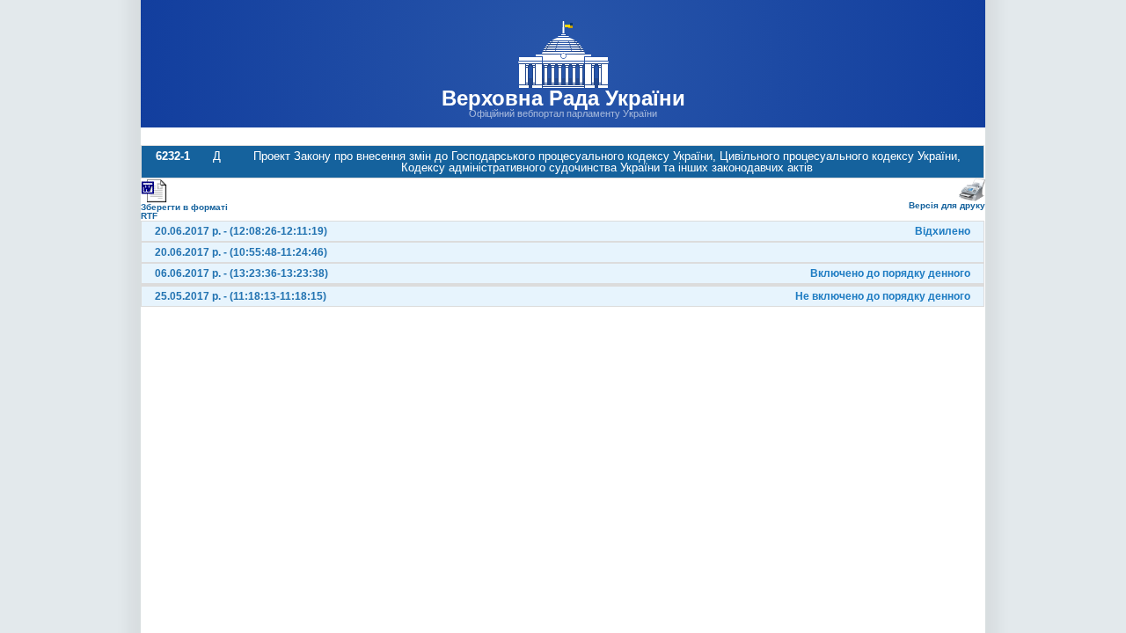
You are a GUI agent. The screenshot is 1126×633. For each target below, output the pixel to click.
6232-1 (173, 156)
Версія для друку (947, 205)
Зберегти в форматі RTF (184, 211)
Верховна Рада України (563, 98)
